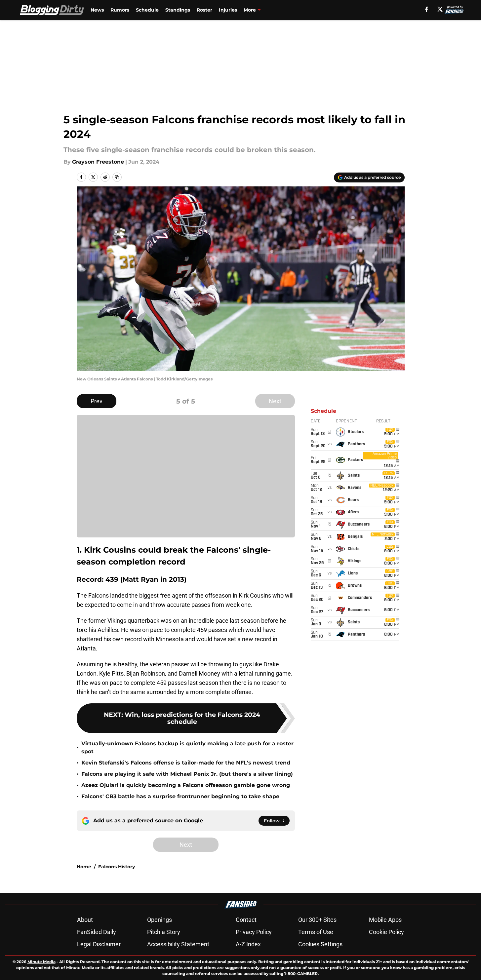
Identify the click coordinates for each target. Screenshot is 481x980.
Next (275, 401)
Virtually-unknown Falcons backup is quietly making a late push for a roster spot (187, 747)
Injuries (228, 10)
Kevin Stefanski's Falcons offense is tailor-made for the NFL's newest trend (185, 763)
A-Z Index (248, 944)
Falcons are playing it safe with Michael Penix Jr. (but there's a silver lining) (187, 774)
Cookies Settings (320, 944)
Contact (246, 919)
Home (84, 867)
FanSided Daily (96, 931)
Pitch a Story (163, 931)
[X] (440, 9)
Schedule (147, 10)
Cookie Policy (386, 931)
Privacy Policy (254, 931)
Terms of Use (315, 931)
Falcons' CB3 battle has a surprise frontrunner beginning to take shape (180, 796)
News (97, 10)
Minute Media (41, 961)
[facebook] (426, 9)
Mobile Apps (385, 919)
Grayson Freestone (98, 162)
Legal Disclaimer (99, 944)
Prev (96, 401)
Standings (177, 10)
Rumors (119, 10)
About (85, 919)
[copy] (117, 177)
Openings (159, 919)
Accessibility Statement (178, 944)
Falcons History (116, 867)
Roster (204, 10)
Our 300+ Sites (317, 919)
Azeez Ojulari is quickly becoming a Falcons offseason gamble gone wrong (185, 785)
